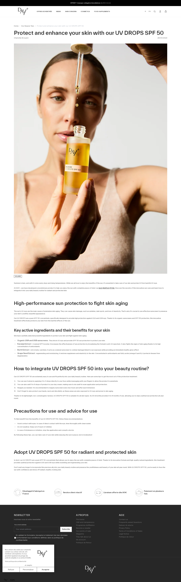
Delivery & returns (126, 525)
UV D (101, 288)
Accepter (45, 569)
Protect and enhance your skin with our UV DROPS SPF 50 (60, 26)
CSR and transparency (85, 522)
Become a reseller (83, 528)
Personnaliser (28, 569)
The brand (80, 519)
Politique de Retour (83, 543)
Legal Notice (124, 534)
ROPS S (106, 288)
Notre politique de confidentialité (15, 561)
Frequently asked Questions (130, 522)
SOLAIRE (18, 276)
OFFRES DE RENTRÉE (44, 11)
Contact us (123, 519)
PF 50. (112, 288)
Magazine (80, 534)
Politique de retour (126, 537)
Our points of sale (83, 531)
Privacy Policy (124, 528)
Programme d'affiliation (85, 525)
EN (150, 11)
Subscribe (66, 529)
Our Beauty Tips (27, 26)
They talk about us (83, 537)
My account (81, 540)
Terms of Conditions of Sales (130, 531)
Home (16, 26)
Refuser (11, 569)
